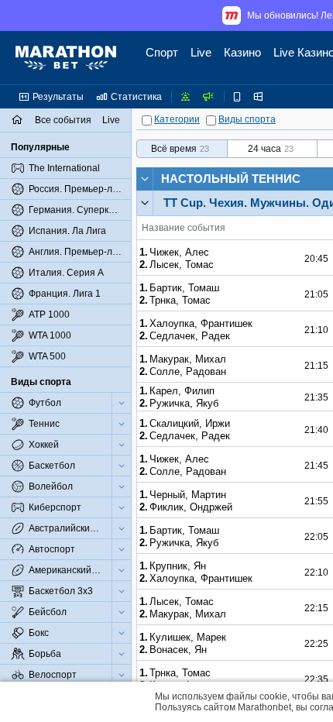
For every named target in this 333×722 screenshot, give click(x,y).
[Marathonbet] (65, 58)
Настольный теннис (230, 178)
